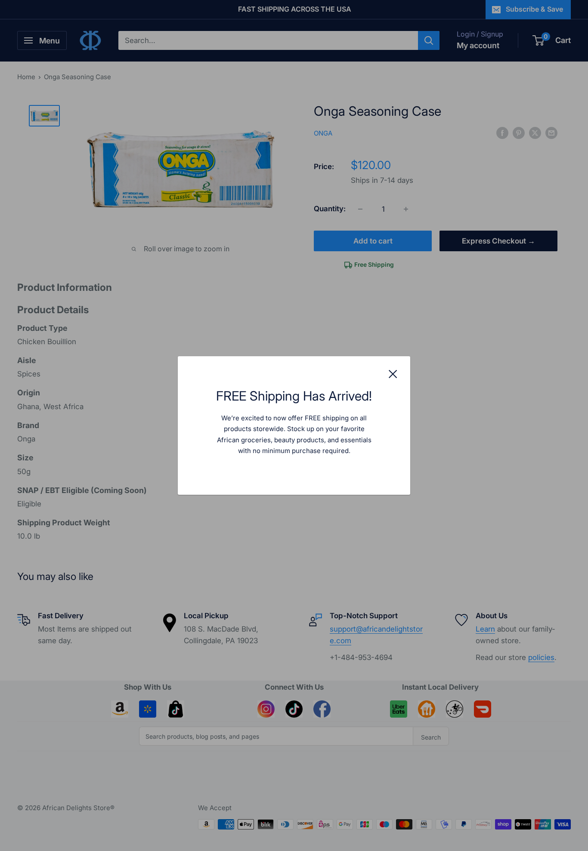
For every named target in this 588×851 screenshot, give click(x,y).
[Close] (393, 373)
